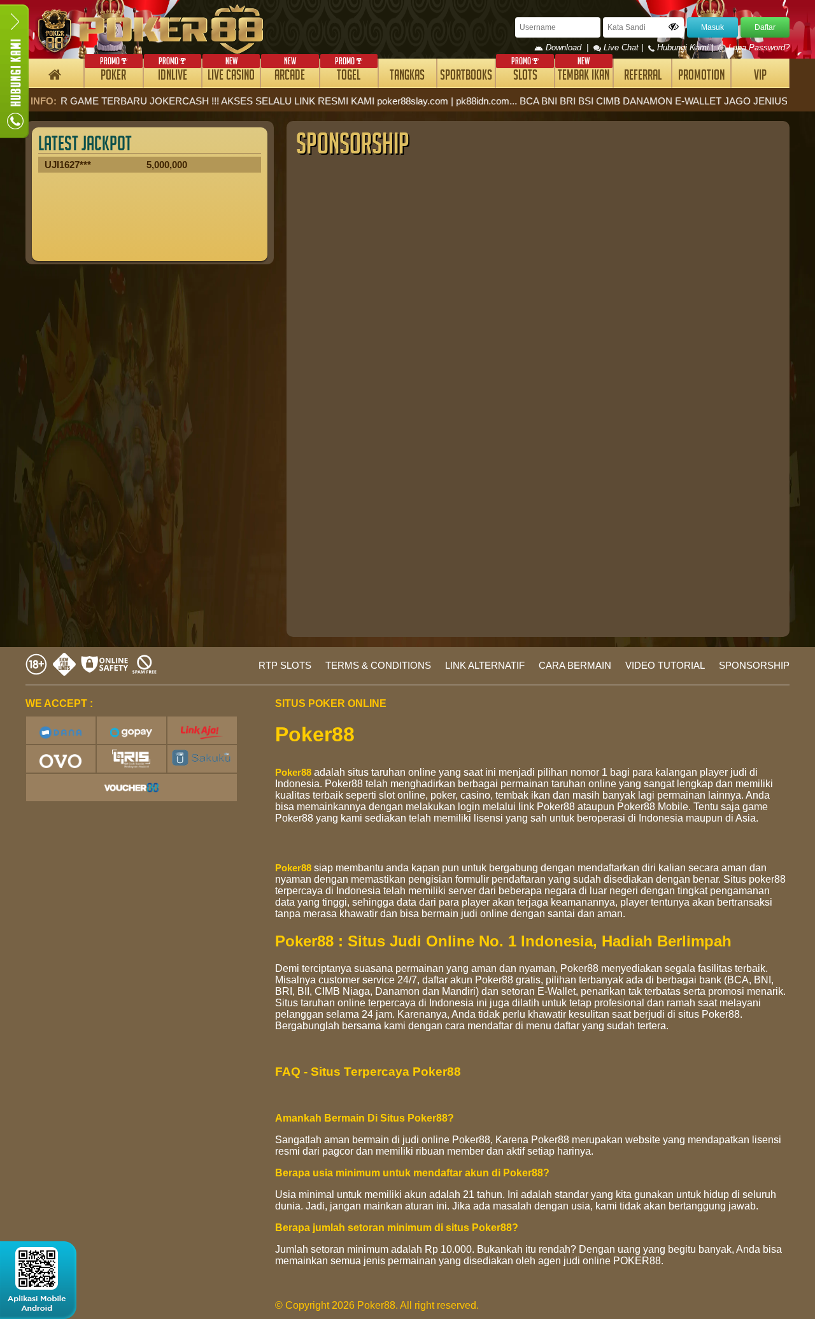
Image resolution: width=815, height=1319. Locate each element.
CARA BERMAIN (575, 665)
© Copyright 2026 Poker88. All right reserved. (377, 1305)
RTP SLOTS (285, 665)
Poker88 (293, 772)
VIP (760, 76)
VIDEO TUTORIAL (665, 665)
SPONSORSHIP (754, 665)
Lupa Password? (758, 47)
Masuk (712, 27)
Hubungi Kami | (685, 47)
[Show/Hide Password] (674, 27)
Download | (568, 47)
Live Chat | (623, 47)
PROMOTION (701, 76)
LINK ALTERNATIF (485, 665)
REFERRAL (643, 76)
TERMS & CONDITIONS (378, 665)
